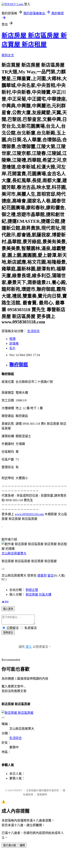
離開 (22, 845)
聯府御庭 (18, 364)
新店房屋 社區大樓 (38, 594)
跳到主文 (8, 55)
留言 (50, 575)
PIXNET (18, 790)
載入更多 (8, 608)
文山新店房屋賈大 (14, 553)
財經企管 (32, 590)
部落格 (14, 343)
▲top (5, 601)
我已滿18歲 (9, 845)
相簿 (12, 339)
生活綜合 (33, 331)
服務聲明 (42, 794)
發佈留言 (8, 632)
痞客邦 (42, 575)
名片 (12, 348)
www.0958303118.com (29, 514)
